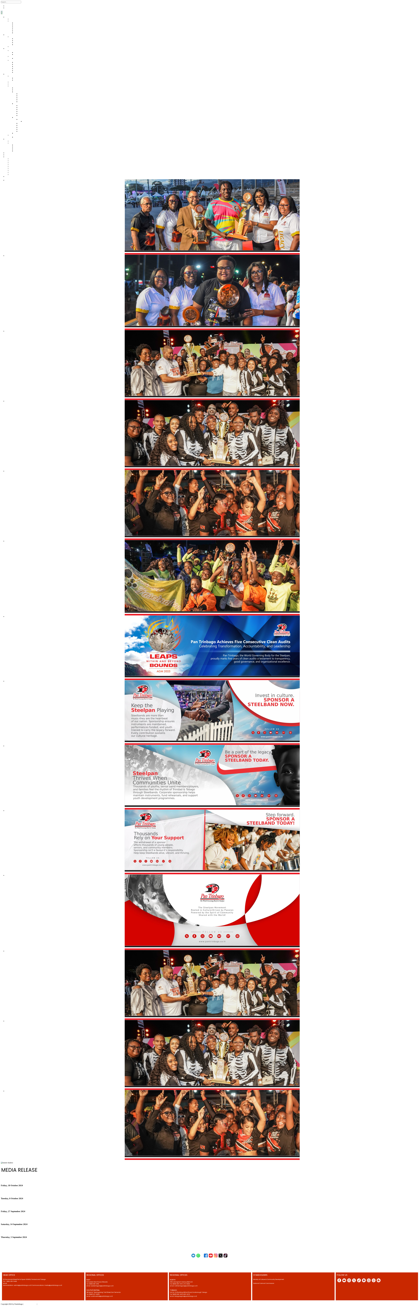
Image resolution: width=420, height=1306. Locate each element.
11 (16, 1243)
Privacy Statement (30, 1304)
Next (25, 1243)
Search (24, 2)
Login (7, 8)
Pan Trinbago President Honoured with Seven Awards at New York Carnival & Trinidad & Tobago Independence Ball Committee (59, 1233)
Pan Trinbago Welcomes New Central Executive (22, 1194)
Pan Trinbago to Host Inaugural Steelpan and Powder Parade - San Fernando (36, 1181)
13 (19, 1243)
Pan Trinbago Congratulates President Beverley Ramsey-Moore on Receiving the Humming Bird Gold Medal (50, 1207)
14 (21, 1243)
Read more (4, 1190)
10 (14, 1243)
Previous (7, 1243)
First (2, 1243)
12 (17, 1243)
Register (8, 6)
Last (28, 1243)
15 (23, 1243)
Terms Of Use (42, 1304)
